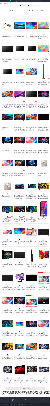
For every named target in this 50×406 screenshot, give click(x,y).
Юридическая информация (24, 404)
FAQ (18, 404)
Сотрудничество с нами (37, 399)
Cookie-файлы (15, 404)
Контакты (30, 404)
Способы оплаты (8, 399)
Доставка (22, 399)
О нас (33, 404)
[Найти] (16, 1)
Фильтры (11, 10)
